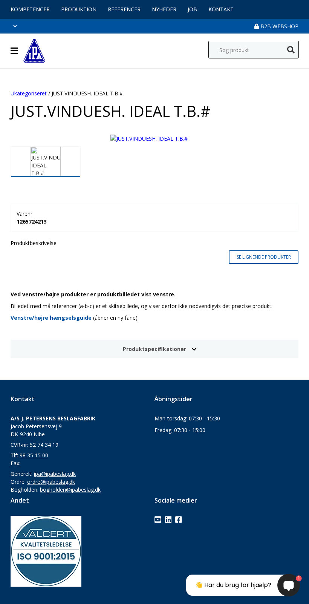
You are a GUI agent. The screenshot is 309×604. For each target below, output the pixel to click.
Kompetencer (30, 9)
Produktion (78, 9)
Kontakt (221, 9)
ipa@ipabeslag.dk (55, 473)
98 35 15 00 (34, 455)
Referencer (124, 9)
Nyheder (164, 9)
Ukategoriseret (29, 93)
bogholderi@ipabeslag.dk (70, 489)
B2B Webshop (278, 26)
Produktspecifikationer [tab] (154, 349)
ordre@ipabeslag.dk (51, 481)
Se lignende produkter (264, 257)
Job (192, 9)
